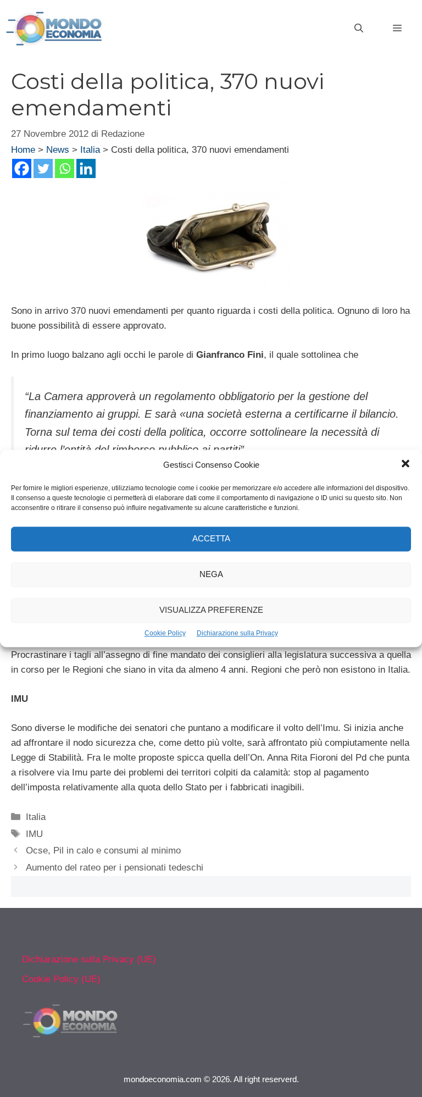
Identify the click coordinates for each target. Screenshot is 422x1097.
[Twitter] (43, 168)
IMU (34, 834)
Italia (90, 150)
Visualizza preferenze (211, 610)
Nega (211, 574)
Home (23, 150)
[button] (405, 465)
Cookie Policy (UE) (61, 979)
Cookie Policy (165, 633)
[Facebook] (21, 168)
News (57, 150)
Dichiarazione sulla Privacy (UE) (89, 959)
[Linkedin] (86, 168)
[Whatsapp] (64, 168)
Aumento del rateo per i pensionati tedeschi (114, 867)
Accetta (211, 539)
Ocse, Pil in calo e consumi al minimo (103, 850)
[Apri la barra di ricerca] (359, 28)
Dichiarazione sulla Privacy (237, 633)
